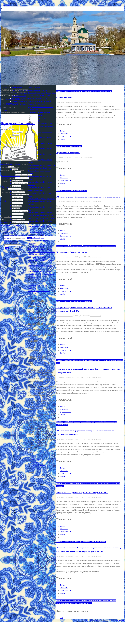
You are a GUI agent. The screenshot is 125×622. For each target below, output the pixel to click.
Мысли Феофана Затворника (38, 285)
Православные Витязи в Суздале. (71, 252)
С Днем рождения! (64, 97)
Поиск (23, 245)
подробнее (32, 288)
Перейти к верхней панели (10, 225)
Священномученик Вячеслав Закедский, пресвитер (39, 115)
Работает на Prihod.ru (92, 621)
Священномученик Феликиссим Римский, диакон (41, 254)
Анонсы (62, 157)
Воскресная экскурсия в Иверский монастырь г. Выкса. (82, 492)
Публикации (36, 468)
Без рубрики (36, 460)
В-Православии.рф (10, 241)
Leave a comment (95, 102)
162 (61, 618)
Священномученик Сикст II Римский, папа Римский (41, 238)
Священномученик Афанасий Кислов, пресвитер (38, 120)
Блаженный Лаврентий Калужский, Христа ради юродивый (39, 104)
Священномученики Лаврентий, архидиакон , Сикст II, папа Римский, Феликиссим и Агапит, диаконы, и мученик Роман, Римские (42, 95)
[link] (6, 110)
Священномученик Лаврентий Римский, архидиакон (39, 190)
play (5, 201)
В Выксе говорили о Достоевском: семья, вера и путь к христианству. (88, 196)
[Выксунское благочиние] (19, 160)
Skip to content (6, 5)
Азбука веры (5, 187)
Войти (121, 621)
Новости (35, 462)
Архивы (30, 477)
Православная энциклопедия (11, 165)
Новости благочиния (66, 102)
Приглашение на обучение (68, 152)
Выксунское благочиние (18, 123)
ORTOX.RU (114, 621)
